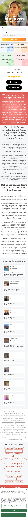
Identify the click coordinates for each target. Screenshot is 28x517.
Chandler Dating (10, 456)
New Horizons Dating (6, 463)
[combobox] (14, 29)
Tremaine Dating (18, 476)
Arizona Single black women (6, 430)
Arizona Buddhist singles (15, 415)
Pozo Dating (14, 463)
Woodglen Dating (19, 481)
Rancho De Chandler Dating (9, 466)
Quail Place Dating (22, 463)
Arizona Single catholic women (19, 430)
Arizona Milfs (13, 427)
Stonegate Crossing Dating (19, 468)
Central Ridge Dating (18, 453)
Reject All (14, 510)
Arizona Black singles (4, 415)
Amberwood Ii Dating (9, 448)
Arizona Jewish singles (8, 423)
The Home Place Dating (19, 473)
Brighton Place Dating (19, 448)
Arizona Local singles (19, 425)
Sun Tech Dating (10, 471)
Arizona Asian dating (18, 411)
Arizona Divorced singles (8, 418)
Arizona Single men (20, 436)
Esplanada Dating (16, 458)
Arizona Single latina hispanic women (13, 434)
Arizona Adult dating (8, 411)
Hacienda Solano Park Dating (9, 461)
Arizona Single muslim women (8, 437)
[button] (24, 3)
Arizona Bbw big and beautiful (9, 413)
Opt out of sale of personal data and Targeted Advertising (14, 506)
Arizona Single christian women (6, 432)
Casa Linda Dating (18, 450)
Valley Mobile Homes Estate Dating (9, 478)
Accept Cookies (14, 515)
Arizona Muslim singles (22, 427)
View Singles (14, 39)
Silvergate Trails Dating (8, 468)
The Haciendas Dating (9, 473)
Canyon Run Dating (9, 450)
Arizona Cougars (19, 416)
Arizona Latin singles (18, 423)
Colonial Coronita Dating (6, 458)
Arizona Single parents (20, 437)
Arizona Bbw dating (20, 413)
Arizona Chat (24, 415)
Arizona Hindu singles (8, 420)
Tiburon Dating (10, 476)
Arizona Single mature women (9, 436)
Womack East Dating (9, 481)
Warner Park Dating (21, 478)
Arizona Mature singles (5, 427)
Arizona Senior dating (7, 429)
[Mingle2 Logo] (3, 2)
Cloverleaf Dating (18, 456)
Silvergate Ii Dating (20, 466)
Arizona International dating (8, 422)
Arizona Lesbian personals (8, 425)
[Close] (26, 489)
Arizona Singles (19, 439)
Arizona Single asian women (18, 429)
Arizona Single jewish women (20, 432)
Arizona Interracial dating (20, 422)
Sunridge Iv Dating (18, 471)
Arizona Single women (10, 439)
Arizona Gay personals (19, 418)
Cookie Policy (9, 502)
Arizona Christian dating (9, 416)
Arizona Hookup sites (18, 420)
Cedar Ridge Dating (9, 453)
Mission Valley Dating (20, 461)
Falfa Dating (24, 458)
